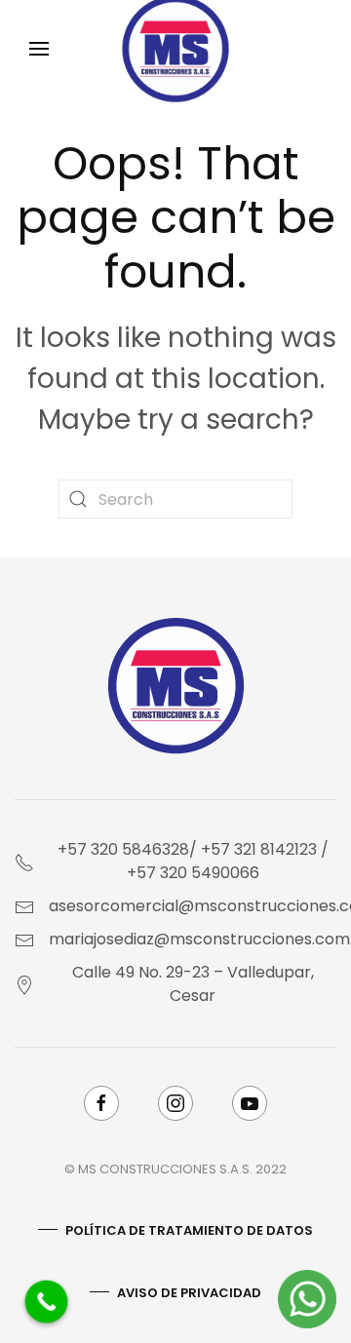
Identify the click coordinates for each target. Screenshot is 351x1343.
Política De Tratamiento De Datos (189, 1230)
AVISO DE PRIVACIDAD (189, 1293)
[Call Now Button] (46, 1302)
